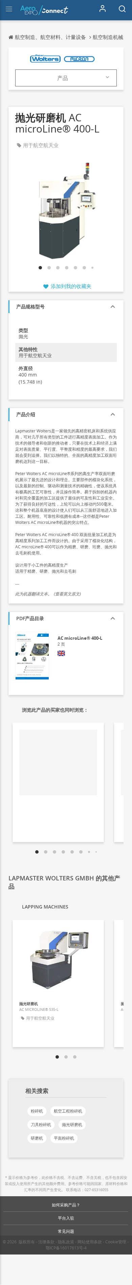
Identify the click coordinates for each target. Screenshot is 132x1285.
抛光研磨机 (72, 1124)
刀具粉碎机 (41, 1124)
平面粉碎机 (64, 1138)
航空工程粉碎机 (68, 1111)
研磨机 (37, 1138)
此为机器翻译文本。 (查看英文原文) (48, 594)
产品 (62, 78)
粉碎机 (37, 1111)
